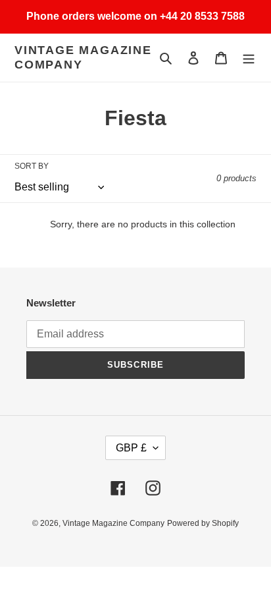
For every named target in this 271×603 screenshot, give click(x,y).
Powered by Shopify (203, 523)
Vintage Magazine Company (83, 57)
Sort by (31, 166)
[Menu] (248, 57)
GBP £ (131, 447)
